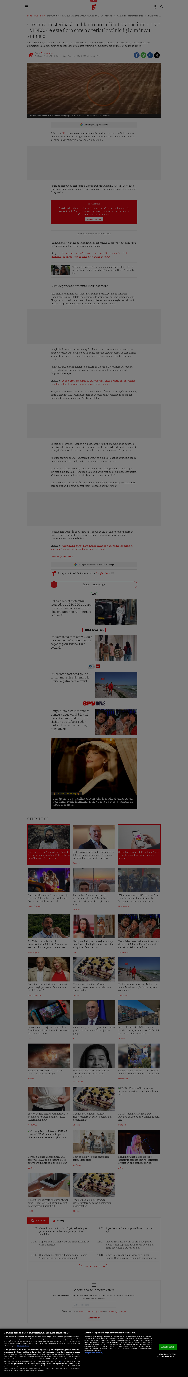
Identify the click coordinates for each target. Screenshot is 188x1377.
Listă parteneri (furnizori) (94, 1353)
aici (61, 1361)
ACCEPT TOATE (168, 1347)
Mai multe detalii (23, 1346)
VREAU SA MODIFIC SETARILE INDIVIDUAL (167, 1355)
